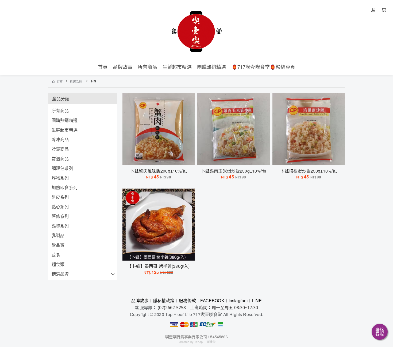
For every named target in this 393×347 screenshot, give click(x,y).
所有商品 (60, 110)
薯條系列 (60, 216)
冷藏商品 (60, 149)
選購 (236, 158)
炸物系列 (60, 178)
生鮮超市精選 (65, 130)
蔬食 (56, 255)
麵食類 (58, 264)
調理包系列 (62, 168)
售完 (158, 158)
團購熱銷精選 (65, 120)
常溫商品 (60, 158)
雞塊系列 (60, 226)
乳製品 (58, 235)
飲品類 (58, 245)
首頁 (60, 81)
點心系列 (60, 207)
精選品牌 (76, 81)
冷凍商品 (60, 139)
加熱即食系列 (65, 187)
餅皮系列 (60, 197)
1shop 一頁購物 (204, 342)
